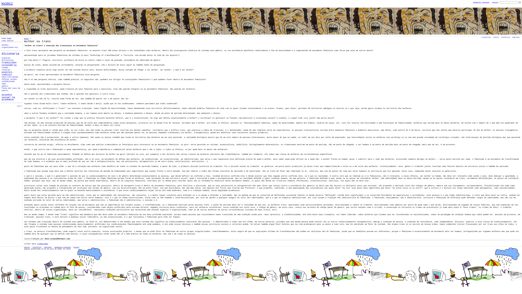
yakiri (5, 86)
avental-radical (8, 73)
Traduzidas (9, 62)
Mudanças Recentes (481, 2)
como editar (8, 41)
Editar (496, 37)
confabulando (8, 81)
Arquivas (6, 58)
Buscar (495, 2)
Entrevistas (8, 60)
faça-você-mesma (10, 77)
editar (19, 106)
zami (4, 84)
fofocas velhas (9, 79)
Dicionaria (10, 54)
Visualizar (486, 37)
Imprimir (516, 37)
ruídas (5, 68)
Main (26, 39)
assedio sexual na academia (8, 97)
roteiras (6, 70)
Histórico (505, 37)
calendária (9, 65)
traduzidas (42, 244)
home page (6, 38)
